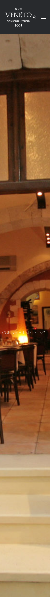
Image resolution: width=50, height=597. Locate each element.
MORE (25, 340)
